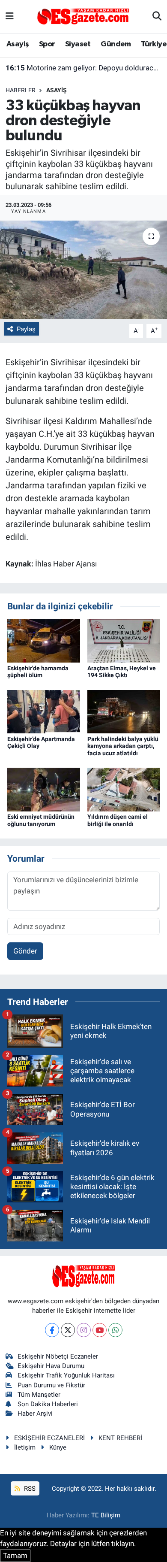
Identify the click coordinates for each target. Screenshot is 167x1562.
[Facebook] (52, 1330)
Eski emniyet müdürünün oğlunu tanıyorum (41, 820)
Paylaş (26, 329)
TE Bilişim (105, 1515)
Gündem (116, 44)
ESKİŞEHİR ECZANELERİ (49, 1438)
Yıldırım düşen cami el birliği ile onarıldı (117, 820)
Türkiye (154, 44)
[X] (68, 1330)
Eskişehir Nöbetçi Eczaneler (58, 1356)
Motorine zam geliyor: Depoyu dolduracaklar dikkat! (84, 68)
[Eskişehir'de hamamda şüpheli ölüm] (43, 640)
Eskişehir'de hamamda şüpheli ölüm (38, 672)
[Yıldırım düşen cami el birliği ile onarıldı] (123, 789)
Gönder (25, 951)
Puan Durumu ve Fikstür (51, 1385)
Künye (57, 1447)
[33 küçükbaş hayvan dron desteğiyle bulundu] (83, 270)
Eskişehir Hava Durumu (51, 1366)
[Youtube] (99, 1330)
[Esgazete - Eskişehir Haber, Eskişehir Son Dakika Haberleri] (83, 16)
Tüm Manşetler (39, 1395)
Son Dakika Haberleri (48, 1404)
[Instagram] (84, 1330)
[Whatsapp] (115, 1330)
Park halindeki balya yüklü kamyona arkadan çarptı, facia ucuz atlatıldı (122, 746)
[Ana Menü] (10, 16)
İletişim (25, 1447)
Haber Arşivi (35, 1413)
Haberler (21, 90)
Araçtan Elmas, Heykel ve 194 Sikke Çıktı (121, 672)
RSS (29, 1488)
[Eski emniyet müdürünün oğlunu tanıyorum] (43, 789)
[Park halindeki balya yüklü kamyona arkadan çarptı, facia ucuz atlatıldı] (123, 711)
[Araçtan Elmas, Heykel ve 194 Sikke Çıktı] (123, 640)
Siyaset (78, 44)
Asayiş (17, 44)
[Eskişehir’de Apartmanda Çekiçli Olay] (43, 711)
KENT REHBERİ (120, 1438)
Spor (47, 44)
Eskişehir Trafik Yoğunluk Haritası (66, 1375)
